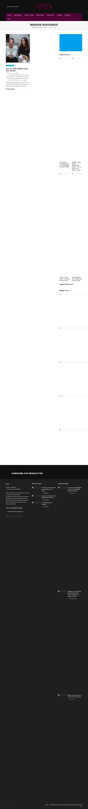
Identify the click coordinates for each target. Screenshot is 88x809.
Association (68, 15)
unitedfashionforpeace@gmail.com (15, 511)
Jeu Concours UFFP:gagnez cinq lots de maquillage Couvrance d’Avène (64, 165)
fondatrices (11, 76)
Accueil (9, 15)
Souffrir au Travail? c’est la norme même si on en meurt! (49, 489)
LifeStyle (59, 15)
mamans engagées (15, 78)
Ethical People (40, 15)
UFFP (8, 19)
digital (7, 76)
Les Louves (26, 76)
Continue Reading (10, 89)
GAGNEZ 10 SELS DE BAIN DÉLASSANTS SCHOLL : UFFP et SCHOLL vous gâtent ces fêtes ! (76, 166)
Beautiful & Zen (10, 65)
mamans (9, 78)
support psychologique (22, 80)
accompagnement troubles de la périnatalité (18, 74)
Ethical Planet (50, 15)
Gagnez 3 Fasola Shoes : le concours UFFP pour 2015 (64, 279)
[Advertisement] (71, 42)
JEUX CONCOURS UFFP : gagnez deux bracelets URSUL (77, 279)
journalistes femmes (19, 76)
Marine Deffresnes (24, 78)
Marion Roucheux (12, 80)
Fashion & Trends (29, 15)
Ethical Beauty (18, 15)
